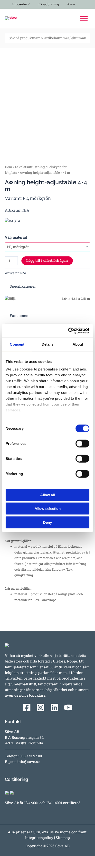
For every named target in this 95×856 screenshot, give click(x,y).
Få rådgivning (48, 4)
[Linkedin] (54, 707)
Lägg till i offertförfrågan (47, 260)
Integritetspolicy (39, 837)
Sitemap (63, 837)
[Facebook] (26, 707)
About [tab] (78, 344)
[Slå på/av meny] (27, 3)
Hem (8, 167)
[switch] (82, 443)
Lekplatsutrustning (30, 167)
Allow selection (48, 508)
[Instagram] (40, 707)
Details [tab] (48, 344)
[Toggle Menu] (84, 18)
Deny (47, 522)
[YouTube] (68, 707)
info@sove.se (28, 761)
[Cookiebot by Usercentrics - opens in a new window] (68, 331)
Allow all (47, 495)
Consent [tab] (17, 344)
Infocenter (18, 4)
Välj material (16, 237)
